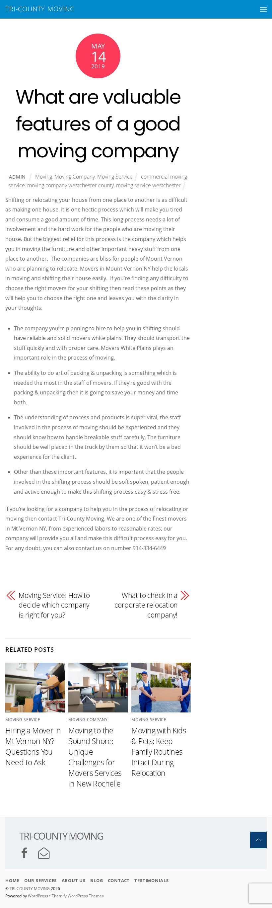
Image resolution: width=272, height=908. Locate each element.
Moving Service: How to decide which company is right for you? (54, 605)
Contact (119, 880)
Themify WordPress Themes (78, 896)
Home (12, 880)
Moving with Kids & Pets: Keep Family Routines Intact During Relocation (158, 751)
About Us (74, 880)
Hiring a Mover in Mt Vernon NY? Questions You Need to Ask (33, 746)
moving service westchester (148, 185)
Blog (96, 880)
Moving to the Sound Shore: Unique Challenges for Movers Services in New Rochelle (94, 757)
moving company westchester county (70, 185)
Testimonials (151, 880)
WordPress (38, 896)
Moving (43, 176)
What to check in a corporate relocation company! (145, 605)
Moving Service (115, 176)
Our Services (40, 880)
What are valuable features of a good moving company (98, 124)
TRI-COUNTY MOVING (30, 888)
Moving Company (74, 176)
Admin (17, 177)
